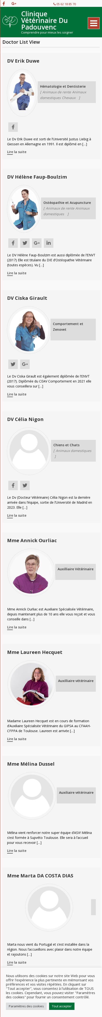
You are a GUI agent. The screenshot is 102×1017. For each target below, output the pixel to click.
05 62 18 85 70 (66, 4)
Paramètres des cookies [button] (26, 1006)
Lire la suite (16, 152)
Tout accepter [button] (62, 1006)
